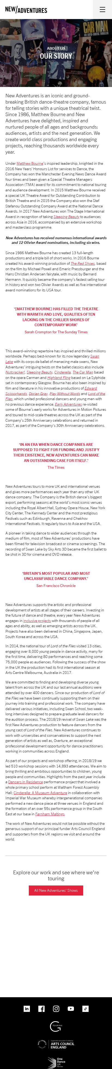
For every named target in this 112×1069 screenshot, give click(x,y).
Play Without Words (64, 393)
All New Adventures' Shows (56, 890)
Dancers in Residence (25, 781)
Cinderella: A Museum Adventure (40, 792)
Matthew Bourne (30, 163)
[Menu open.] (102, 9)
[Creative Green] (56, 1023)
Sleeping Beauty (66, 216)
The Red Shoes (83, 263)
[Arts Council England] (56, 1039)
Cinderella (62, 372)
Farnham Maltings (49, 814)
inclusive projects (37, 620)
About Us (56, 48)
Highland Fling (58, 377)
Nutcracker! (15, 372)
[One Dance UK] (56, 1058)
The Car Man (83, 372)
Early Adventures (68, 404)
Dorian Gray (38, 393)
